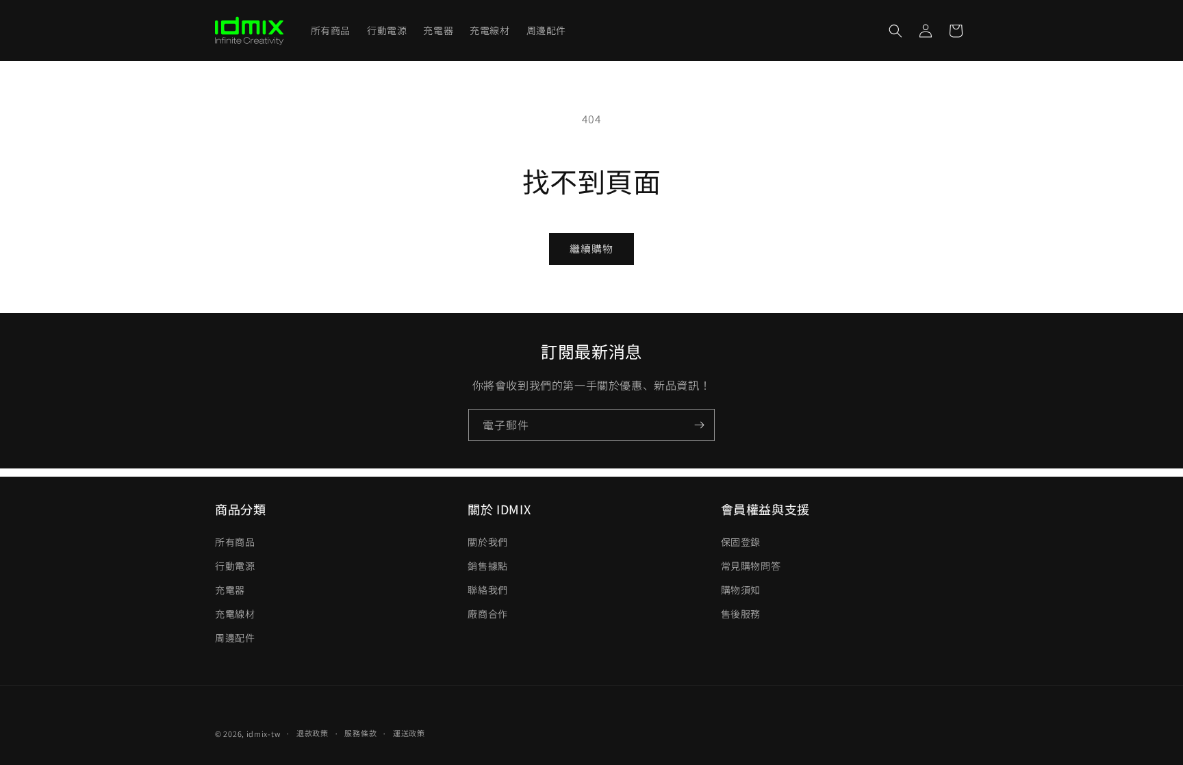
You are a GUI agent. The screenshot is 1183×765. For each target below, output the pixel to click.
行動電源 (235, 566)
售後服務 (741, 613)
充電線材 (235, 613)
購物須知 (741, 590)
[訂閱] (699, 425)
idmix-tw (263, 733)
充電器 (230, 590)
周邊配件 (235, 637)
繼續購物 (591, 248)
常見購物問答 (751, 566)
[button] (895, 31)
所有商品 (235, 542)
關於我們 (487, 542)
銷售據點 (487, 566)
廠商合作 (487, 613)
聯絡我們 (487, 590)
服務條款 (360, 732)
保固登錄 (741, 542)
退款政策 (312, 732)
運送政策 (409, 732)
